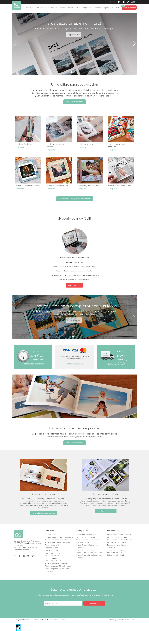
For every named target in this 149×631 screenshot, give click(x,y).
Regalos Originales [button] (58, 8)
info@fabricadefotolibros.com (25, 547)
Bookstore (116, 8)
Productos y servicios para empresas (117, 546)
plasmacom (129, 620)
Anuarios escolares (52, 556)
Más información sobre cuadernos (62, 320)
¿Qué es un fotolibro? (53, 535)
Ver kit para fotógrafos (105, 511)
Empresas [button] (97, 8)
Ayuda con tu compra (115, 550)
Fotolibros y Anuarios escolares (117, 147)
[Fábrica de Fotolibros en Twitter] (128, 2)
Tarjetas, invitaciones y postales (88, 540)
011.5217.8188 (18, 545)
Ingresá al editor (74, 285)
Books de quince (51, 548)
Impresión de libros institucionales (89, 553)
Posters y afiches (82, 542)
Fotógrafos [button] (86, 8)
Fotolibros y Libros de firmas (58, 187)
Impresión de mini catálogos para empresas (89, 556)
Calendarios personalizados (86, 535)
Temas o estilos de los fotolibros (57, 540)
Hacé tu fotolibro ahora (74, 102)
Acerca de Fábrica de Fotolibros (119, 535)
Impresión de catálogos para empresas (87, 546)
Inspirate (84, 34)
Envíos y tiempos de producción (119, 540)
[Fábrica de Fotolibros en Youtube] (123, 2)
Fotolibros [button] (28, 8)
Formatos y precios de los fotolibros (59, 537)
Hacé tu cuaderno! (93, 320)
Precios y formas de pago (117, 537)
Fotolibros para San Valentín (56, 563)
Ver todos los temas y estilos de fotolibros (75, 199)
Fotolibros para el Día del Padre (57, 569)
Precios (71, 8)
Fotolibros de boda (52, 545)
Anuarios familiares (52, 558)
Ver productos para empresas (43, 513)
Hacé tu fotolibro (129, 8)
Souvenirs (49, 571)
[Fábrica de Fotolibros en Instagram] (119, 2)
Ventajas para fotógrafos (116, 542)
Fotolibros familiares (23, 145)
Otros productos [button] (41, 8)
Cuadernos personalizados (86, 537)
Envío (78, 8)
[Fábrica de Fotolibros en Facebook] (115, 2)
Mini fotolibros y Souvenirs (119, 187)
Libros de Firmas (51, 550)
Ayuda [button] (107, 8)
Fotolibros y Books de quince (27, 187)
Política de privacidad (115, 555)
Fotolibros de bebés (85, 145)
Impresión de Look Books (86, 550)
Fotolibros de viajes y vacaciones (55, 147)
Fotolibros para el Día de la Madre (58, 566)
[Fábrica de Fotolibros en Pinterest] (110, 2)
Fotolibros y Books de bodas (89, 187)
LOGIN (133, 2)
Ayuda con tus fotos (114, 553)
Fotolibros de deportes (53, 561)
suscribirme (94, 603)
